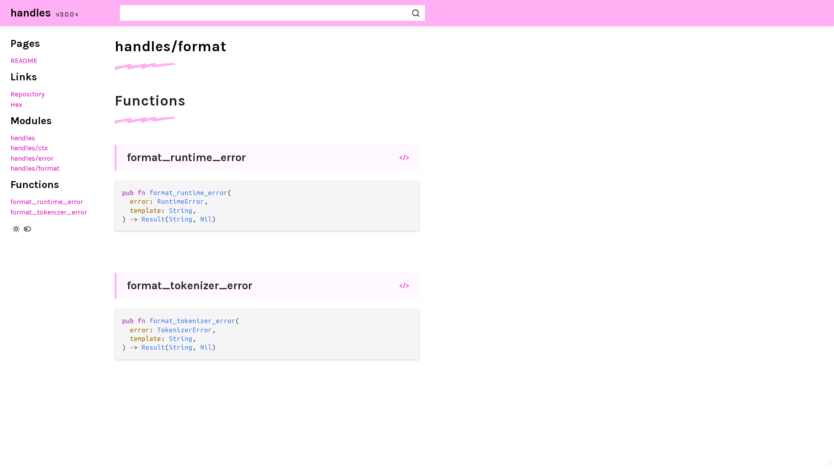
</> (404, 157)
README (23, 60)
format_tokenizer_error (48, 212)
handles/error (31, 158)
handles (30, 13)
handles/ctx (29, 148)
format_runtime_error (46, 202)
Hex (16, 104)
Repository (27, 94)
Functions (150, 100)
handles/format (35, 168)
